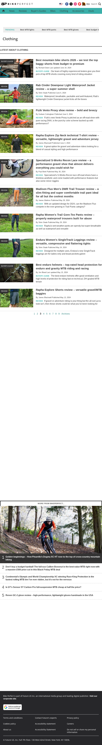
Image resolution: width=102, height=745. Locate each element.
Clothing (64, 10)
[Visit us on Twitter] (71, 4)
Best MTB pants (49, 29)
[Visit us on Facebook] (66, 4)
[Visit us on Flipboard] (79, 4)
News (12, 10)
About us (7, 729)
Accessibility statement (45, 723)
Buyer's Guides (38, 10)
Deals (91, 10)
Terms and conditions (13, 718)
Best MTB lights (27, 29)
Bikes (53, 10)
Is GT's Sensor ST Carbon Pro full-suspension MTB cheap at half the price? (43, 587)
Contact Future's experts (46, 718)
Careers (70, 723)
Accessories (78, 10)
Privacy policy (73, 718)
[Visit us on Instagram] (75, 4)
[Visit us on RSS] (83, 4)
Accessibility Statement (45, 729)
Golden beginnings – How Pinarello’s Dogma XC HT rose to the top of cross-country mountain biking (53, 558)
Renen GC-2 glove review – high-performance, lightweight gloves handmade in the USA (49, 595)
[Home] (3, 11)
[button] (96, 4)
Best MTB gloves (71, 29)
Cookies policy (9, 723)
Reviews (23, 10)
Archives (65, 314)
